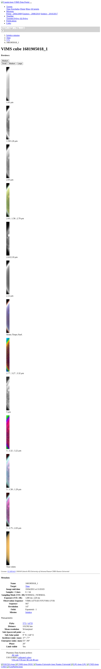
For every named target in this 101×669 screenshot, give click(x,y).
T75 (8, 40)
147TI (30, 623)
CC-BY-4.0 (11, 571)
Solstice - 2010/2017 (49, 14)
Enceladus (15, 9)
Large (20, 64)
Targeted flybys (12, 18)
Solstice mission (13, 35)
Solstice (28, 612)
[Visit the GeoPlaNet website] (15, 667)
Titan (8, 9)
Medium (5, 61)
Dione (22, 9)
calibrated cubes (24, 657)
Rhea (28, 9)
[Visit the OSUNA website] (8, 664)
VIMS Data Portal (22, 2)
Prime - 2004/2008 (14, 14)
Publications (11, 21)
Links (8, 23)
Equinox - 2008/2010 (31, 14)
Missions (10, 11)
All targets (35, 9)
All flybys (24, 18)
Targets (9, 7)
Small (4, 64)
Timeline (10, 16)
